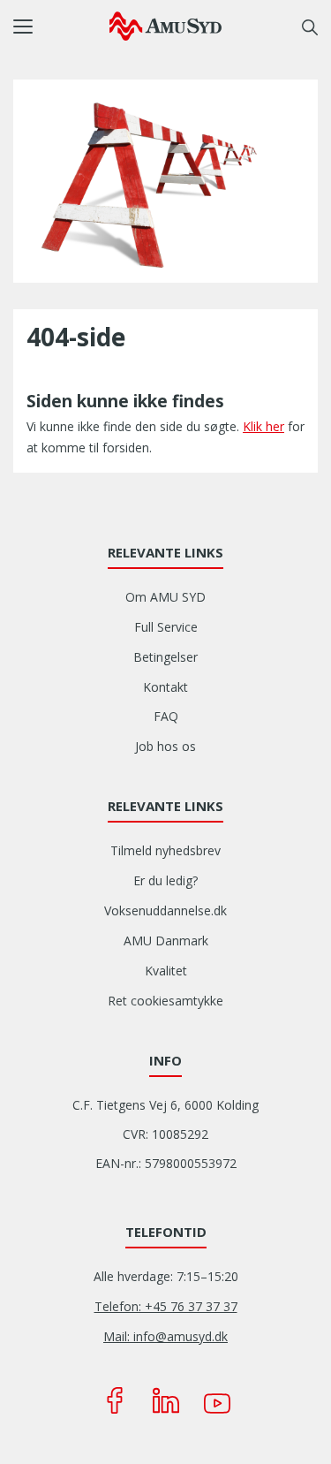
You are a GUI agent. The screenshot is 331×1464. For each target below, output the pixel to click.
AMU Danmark (166, 940)
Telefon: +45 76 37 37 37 (165, 1306)
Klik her (263, 426)
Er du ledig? (165, 880)
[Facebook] (115, 1400)
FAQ (166, 716)
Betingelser (165, 657)
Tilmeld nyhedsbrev (165, 850)
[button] (61, 26)
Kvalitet (166, 970)
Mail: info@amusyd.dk (165, 1336)
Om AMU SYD (165, 596)
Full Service (166, 626)
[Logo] (165, 26)
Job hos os (165, 746)
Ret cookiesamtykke (165, 1000)
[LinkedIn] (166, 1400)
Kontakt (165, 687)
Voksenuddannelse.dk (165, 910)
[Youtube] (217, 1400)
